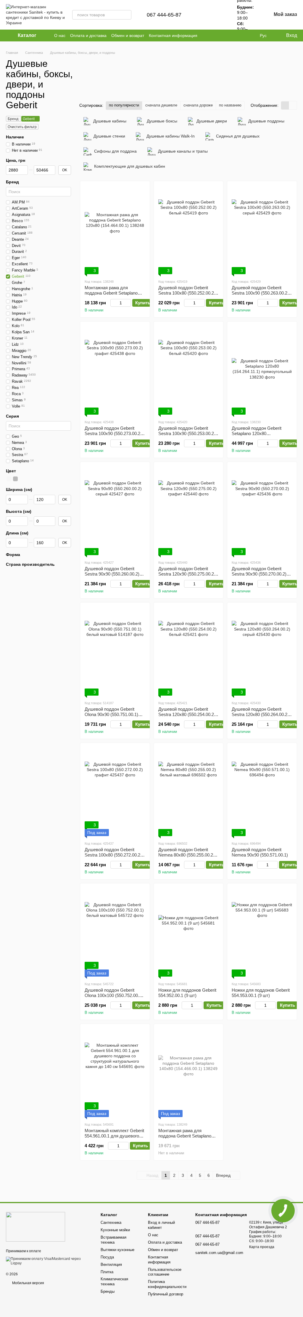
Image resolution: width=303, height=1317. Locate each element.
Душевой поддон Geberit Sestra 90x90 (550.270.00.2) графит (259, 574)
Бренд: (13, 119)
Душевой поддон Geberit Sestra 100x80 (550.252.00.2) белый (186, 293)
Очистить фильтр (22, 127)
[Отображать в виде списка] (293, 105)
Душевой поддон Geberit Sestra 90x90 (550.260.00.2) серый (112, 574)
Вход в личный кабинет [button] (161, 1225)
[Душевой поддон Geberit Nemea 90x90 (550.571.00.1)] (262, 791)
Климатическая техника (114, 1281)
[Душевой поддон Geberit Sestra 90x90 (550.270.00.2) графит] (262, 510)
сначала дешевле (161, 105)
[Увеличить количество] (128, 302)
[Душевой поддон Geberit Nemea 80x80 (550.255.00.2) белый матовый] (188, 791)
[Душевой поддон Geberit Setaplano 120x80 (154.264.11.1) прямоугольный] (262, 370)
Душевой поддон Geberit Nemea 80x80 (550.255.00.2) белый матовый (186, 855)
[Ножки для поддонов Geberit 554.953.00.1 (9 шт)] (262, 932)
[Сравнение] (204, 15)
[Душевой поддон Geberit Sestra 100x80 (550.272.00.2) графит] (115, 791)
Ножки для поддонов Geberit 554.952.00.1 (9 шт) (187, 993)
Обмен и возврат (127, 35)
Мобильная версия (27, 1283)
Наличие (15, 137)
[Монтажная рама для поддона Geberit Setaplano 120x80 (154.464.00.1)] (115, 229)
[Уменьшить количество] (113, 302)
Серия (12, 415)
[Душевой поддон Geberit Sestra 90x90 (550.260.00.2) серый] (115, 510)
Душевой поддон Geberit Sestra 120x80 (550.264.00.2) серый (260, 714)
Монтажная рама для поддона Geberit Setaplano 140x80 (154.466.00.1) (184, 1136)
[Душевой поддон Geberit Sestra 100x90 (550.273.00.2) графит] (115, 370)
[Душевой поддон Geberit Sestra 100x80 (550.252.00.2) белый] (188, 229)
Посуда (107, 1257)
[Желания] (219, 15)
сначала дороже (198, 105)
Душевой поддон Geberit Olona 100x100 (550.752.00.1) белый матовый (114, 995)
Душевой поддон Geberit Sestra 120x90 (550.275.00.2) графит (186, 574)
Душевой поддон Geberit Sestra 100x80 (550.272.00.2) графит (113, 855)
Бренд (12, 182)
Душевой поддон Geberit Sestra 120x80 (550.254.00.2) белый (186, 714)
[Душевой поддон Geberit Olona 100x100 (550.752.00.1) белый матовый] (115, 932)
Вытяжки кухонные (117, 1249)
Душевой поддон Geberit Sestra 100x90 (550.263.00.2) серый (260, 293)
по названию (230, 105)
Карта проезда (261, 1247)
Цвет (11, 470)
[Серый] (15, 479)
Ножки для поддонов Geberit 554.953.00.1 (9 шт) (261, 993)
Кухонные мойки (115, 1230)
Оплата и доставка (88, 35)
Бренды (108, 1291)
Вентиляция (111, 1264)
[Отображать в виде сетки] (285, 105)
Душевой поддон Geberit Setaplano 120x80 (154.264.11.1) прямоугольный (262, 433)
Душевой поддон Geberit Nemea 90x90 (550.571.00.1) (260, 852)
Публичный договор (165, 1294)
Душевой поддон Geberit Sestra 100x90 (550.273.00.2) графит (113, 433)
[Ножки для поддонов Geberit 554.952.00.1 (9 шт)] (188, 932)
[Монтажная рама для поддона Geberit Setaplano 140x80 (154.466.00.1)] (188, 1072)
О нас (59, 35)
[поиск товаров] (126, 15)
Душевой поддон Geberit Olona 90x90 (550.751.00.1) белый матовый (111, 714)
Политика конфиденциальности (167, 1284)
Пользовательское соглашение (164, 1272)
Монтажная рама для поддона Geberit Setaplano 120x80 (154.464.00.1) (111, 293)
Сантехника (111, 1222)
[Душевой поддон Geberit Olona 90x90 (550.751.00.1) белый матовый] (115, 651)
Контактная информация (173, 35)
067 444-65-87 (164, 14)
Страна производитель (30, 564)
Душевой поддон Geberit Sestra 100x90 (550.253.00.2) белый (186, 433)
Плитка (107, 1272)
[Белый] (9, 479)
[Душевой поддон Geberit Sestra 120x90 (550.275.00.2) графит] (188, 510)
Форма (13, 554)
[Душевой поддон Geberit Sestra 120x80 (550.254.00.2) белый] (188, 651)
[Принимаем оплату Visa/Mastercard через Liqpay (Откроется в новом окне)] (49, 1261)
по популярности (124, 105)
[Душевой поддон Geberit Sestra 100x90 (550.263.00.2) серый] (262, 229)
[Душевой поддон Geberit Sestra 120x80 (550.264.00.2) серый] (262, 651)
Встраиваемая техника (113, 1240)
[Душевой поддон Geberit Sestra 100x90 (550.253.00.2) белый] (188, 370)
